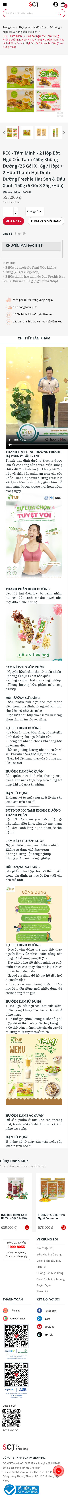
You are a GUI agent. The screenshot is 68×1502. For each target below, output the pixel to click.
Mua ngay (13, 221)
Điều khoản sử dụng (49, 1254)
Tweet (19, 233)
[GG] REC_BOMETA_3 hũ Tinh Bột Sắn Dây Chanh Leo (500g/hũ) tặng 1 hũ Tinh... (14, 1216)
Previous (4, 132)
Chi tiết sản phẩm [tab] (34, 338)
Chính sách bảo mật (49, 1260)
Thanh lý (42, 1291)
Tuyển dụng (44, 1285)
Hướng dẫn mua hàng (50, 1273)
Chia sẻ (15, 233)
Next (64, 132)
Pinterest (24, 233)
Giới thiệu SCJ (45, 1248)
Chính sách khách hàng (51, 1279)
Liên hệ (41, 1266)
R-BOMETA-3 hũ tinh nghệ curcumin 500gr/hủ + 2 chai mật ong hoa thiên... (52, 1216)
